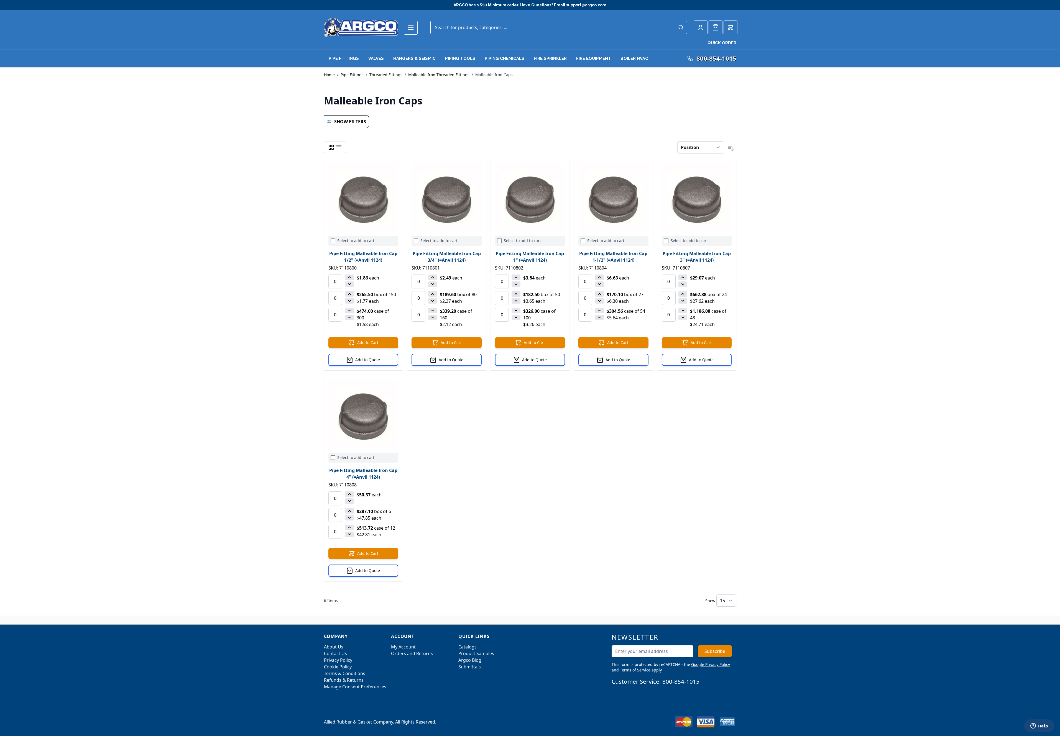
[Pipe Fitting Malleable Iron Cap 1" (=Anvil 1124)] (530, 197)
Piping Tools (460, 58)
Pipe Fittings (344, 58)
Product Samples (476, 653)
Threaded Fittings (385, 74)
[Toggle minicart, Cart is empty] (730, 27)
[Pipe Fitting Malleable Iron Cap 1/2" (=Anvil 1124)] (363, 197)
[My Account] (700, 27)
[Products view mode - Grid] (331, 147)
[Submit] (681, 27)
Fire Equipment (593, 58)
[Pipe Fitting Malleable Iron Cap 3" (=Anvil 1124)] (697, 197)
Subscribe (714, 651)
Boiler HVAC (634, 58)
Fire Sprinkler (550, 58)
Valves (376, 58)
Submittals (469, 667)
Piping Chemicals (504, 58)
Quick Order (721, 42)
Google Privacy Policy (710, 664)
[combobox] (558, 27)
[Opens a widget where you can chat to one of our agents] (1039, 726)
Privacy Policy (338, 660)
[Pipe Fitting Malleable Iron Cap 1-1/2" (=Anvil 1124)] (613, 197)
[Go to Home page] (361, 27)
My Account (403, 647)
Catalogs (467, 647)
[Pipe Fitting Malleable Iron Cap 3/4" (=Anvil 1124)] (447, 197)
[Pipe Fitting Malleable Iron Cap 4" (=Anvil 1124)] (363, 414)
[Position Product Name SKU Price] (700, 147)
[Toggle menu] (411, 28)
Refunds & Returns (344, 680)
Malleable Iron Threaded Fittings (438, 74)
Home (329, 74)
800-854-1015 (680, 681)
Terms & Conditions (344, 673)
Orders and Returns (412, 653)
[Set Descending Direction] (730, 148)
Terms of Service (635, 670)
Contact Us (335, 653)
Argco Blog (469, 660)
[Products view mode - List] (339, 147)
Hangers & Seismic (414, 58)
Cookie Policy (338, 667)
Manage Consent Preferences (355, 687)
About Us (333, 647)
